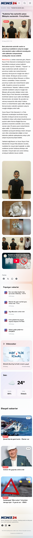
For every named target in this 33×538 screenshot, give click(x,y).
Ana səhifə (3, 7)
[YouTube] (9, 525)
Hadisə (8, 7)
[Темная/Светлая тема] (19, 3)
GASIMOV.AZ (19, 533)
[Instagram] (5, 525)
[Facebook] (2, 525)
